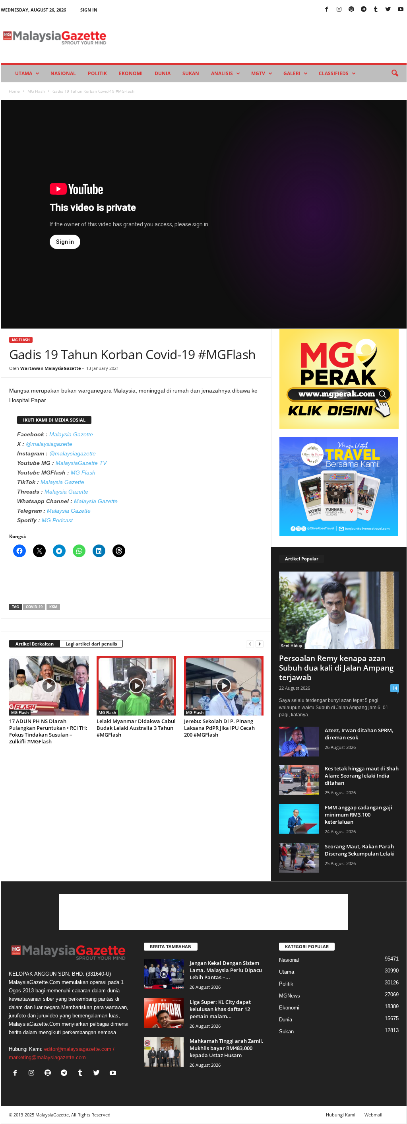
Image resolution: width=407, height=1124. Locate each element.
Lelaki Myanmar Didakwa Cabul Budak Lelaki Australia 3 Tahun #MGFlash (136, 728)
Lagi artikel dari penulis (91, 644)
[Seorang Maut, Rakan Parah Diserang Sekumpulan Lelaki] (299, 858)
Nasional (63, 73)
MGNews (289, 996)
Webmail (373, 1115)
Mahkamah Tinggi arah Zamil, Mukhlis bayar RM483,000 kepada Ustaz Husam (227, 1048)
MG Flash (36, 91)
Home (14, 91)
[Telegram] (363, 10)
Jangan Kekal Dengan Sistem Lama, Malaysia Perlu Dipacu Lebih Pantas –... (226, 970)
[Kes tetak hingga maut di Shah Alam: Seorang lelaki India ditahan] (299, 780)
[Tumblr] (376, 10)
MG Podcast (57, 520)
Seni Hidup (291, 645)
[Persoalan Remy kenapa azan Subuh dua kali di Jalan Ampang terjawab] (339, 610)
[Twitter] (388, 10)
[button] (394, 73)
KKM (53, 606)
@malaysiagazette (49, 444)
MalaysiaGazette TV (81, 463)
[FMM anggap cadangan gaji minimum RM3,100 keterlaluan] (299, 819)
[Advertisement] (136, 583)
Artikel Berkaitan (35, 644)
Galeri (291, 73)
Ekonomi (131, 73)
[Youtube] (400, 10)
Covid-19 (34, 606)
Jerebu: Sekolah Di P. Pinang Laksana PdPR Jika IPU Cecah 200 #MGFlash (219, 728)
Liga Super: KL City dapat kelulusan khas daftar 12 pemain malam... (220, 1009)
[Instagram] (339, 10)
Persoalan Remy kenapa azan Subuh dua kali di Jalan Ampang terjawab (336, 668)
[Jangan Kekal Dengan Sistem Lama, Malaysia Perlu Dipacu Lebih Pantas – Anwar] (164, 974)
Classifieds (334, 73)
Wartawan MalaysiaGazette (50, 368)
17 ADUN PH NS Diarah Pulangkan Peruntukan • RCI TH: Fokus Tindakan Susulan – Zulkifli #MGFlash (48, 731)
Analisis (222, 73)
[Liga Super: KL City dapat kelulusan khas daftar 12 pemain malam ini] (164, 1013)
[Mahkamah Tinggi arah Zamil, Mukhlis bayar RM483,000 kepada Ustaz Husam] (164, 1052)
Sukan (190, 73)
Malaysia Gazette (71, 434)
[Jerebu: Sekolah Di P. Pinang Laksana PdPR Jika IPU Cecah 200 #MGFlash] (224, 686)
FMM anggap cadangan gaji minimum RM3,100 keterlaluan (358, 814)
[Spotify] (351, 10)
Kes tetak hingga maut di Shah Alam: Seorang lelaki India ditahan (362, 775)
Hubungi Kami (340, 1115)
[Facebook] (326, 10)
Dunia (163, 73)
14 (394, 688)
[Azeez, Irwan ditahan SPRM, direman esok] (299, 741)
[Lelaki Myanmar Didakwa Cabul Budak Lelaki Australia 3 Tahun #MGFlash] (136, 686)
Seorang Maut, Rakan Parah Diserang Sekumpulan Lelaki (360, 850)
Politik (97, 73)
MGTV (258, 73)
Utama (23, 73)
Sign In (88, 10)
